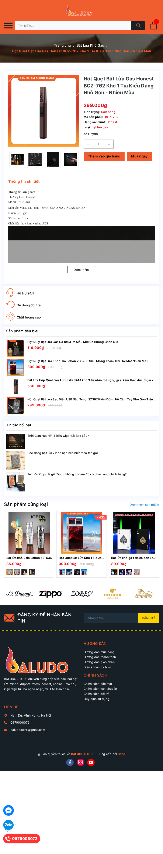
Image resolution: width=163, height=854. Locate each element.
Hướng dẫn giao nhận (99, 662)
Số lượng (91, 134)
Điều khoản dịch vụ (97, 667)
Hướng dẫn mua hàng (99, 652)
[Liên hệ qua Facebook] (8, 810)
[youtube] (91, 762)
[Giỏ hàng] (153, 28)
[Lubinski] (143, 593)
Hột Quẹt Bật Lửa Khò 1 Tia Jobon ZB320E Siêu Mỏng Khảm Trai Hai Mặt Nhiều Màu (87, 361)
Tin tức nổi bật (18, 425)
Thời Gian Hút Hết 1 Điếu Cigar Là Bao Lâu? (58, 435)
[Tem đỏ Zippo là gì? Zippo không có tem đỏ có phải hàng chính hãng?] (15, 481)
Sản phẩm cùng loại (26, 504)
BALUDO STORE (83, 754)
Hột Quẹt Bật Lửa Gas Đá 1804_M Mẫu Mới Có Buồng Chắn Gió (72, 342)
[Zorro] (81, 593)
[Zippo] (50, 593)
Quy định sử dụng (96, 699)
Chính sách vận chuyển (100, 688)
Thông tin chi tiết (24, 181)
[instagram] (80, 762)
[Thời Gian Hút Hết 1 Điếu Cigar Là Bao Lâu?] (15, 441)
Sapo (121, 754)
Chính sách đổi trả (97, 693)
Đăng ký (148, 618)
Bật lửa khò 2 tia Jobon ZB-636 (29, 558)
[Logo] (81, 10)
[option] (17, 159)
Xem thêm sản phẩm (144, 504)
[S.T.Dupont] (19, 593)
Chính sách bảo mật (98, 683)
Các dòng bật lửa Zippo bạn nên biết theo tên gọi (62, 453)
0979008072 (20, 722)
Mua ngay (139, 156)
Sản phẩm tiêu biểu (22, 331)
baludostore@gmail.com (27, 729)
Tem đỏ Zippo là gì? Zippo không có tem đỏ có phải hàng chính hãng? (76, 474)
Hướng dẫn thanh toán (100, 657)
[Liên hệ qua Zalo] (8, 825)
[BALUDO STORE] (41, 657)
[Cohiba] (112, 593)
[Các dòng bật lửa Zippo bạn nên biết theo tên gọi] (15, 460)
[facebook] (70, 762)
